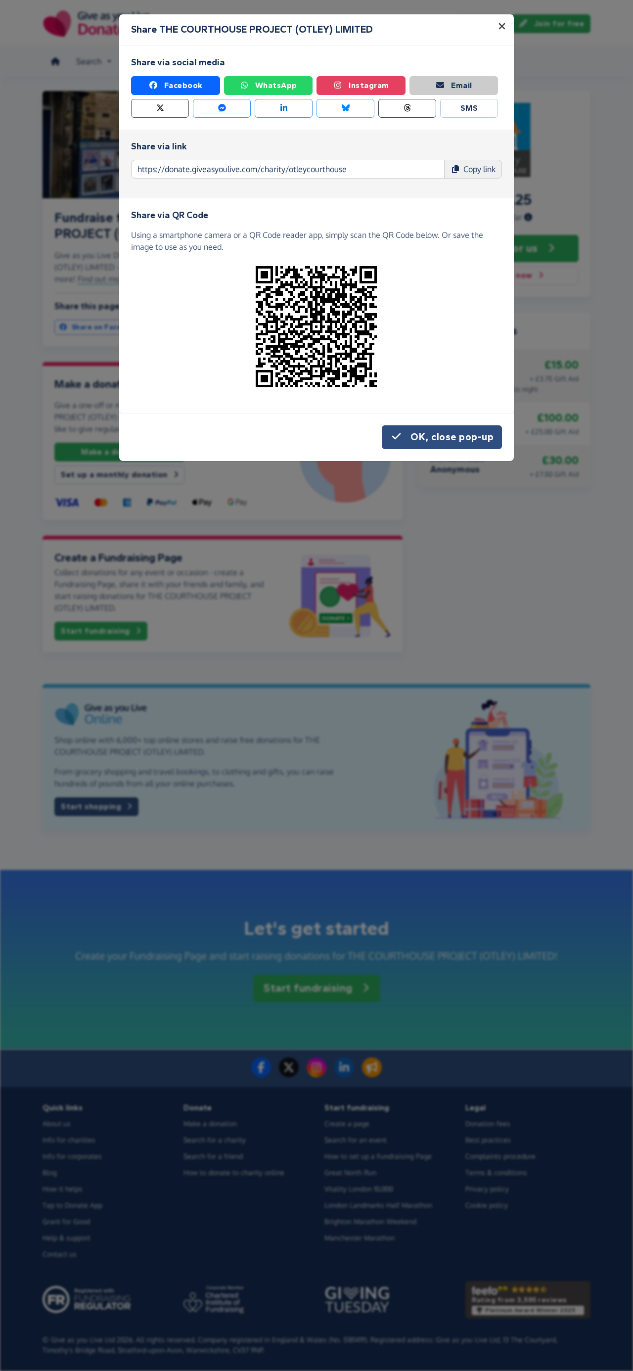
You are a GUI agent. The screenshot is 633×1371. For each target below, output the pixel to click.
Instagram (369, 85)
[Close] (502, 26)
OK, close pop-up (452, 437)
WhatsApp (276, 85)
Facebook (183, 85)
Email (461, 85)
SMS (469, 108)
